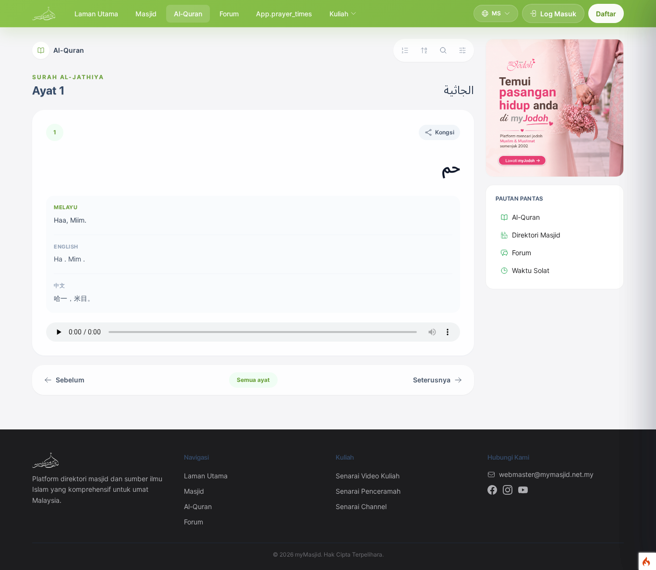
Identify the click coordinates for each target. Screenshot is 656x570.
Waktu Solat (530, 270)
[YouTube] (523, 490)
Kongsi (444, 132)
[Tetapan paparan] (462, 50)
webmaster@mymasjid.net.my (546, 474)
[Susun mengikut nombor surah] (404, 50)
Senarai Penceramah (368, 491)
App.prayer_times (284, 14)
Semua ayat (253, 379)
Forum (229, 14)
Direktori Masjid (536, 235)
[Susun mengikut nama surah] (424, 50)
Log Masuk (558, 14)
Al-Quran (188, 14)
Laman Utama (96, 14)
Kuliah (338, 14)
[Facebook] (492, 490)
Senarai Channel (361, 506)
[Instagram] (507, 490)
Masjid (146, 14)
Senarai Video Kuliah (368, 476)
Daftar (606, 14)
